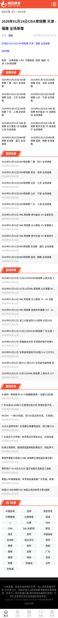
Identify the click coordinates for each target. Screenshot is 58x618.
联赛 (10, 563)
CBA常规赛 (10, 63)
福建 (43, 60)
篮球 (37, 60)
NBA (48, 522)
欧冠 (48, 528)
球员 (10, 534)
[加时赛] (6, 51)
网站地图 (29, 603)
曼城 (10, 557)
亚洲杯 (10, 540)
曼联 (10, 551)
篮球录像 (22, 12)
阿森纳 (29, 563)
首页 (13, 12)
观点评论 (29, 540)
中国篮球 (29, 60)
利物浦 (10, 569)
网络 (10, 35)
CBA (21, 60)
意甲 (29, 534)
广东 (48, 551)
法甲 (48, 563)
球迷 (29, 557)
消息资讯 (47, 511)
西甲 (48, 540)
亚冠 (48, 557)
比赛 (29, 522)
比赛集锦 (10, 517)
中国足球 (10, 511)
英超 (48, 546)
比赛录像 (13, 60)
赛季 (10, 546)
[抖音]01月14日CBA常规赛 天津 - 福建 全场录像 (26, 43)
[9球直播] (10, 4)
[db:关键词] (29, 528)
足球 (29, 511)
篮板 (29, 551)
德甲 (29, 546)
